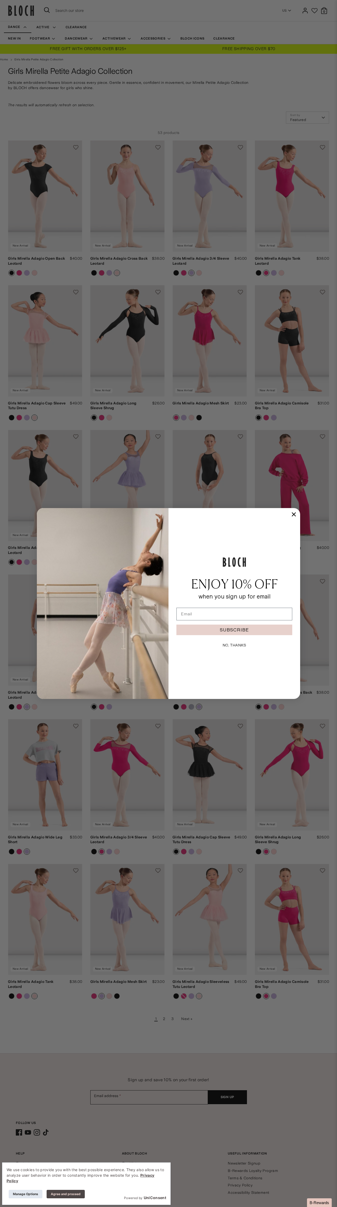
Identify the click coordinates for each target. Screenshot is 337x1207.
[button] (319, 1202)
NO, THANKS (234, 645)
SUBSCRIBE (234, 630)
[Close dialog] (294, 514)
